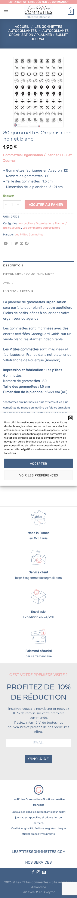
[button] (70, 418)
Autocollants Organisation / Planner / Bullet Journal (39, 35)
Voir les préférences (38, 475)
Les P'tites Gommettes (29, 234)
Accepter (38, 464)
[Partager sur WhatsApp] (5, 243)
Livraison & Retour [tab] (18, 291)
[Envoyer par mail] (21, 243)
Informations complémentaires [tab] (29, 274)
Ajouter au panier (46, 205)
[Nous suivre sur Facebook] (33, 872)
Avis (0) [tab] (8, 282)
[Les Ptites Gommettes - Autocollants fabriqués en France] (38, 11)
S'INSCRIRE (38, 759)
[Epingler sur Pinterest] (26, 243)
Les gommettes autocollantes (35, 29)
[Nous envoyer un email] (44, 872)
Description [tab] (13, 265)
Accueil (22, 27)
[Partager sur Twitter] (16, 243)
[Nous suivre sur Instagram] (38, 872)
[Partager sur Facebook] (11, 243)
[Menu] (5, 11)
